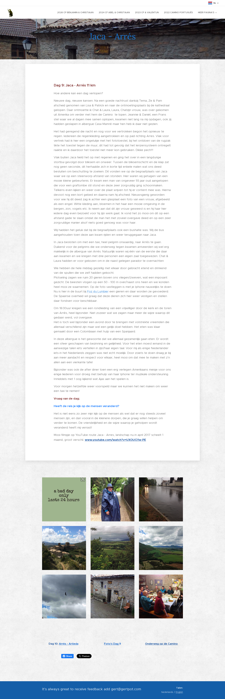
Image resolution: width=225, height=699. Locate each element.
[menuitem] (75, 12)
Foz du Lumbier (98, 291)
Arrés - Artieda (68, 643)
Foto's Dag (111, 643)
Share (69, 656)
